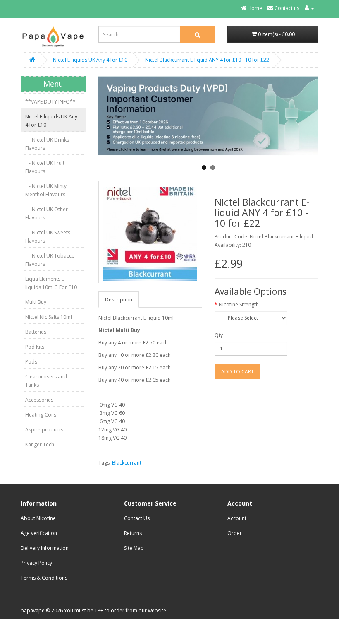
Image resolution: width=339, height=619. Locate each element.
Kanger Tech (39, 444)
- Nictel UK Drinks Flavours (47, 144)
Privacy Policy (36, 562)
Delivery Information (45, 548)
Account (236, 518)
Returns (133, 533)
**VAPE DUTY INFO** (50, 101)
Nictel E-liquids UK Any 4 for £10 (90, 59)
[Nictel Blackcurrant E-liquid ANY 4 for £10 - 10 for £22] (150, 232)
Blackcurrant (126, 462)
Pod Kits (34, 346)
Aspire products (44, 429)
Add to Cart (237, 371)
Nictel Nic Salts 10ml (48, 316)
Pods (31, 361)
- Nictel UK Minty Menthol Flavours (46, 190)
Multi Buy (35, 302)
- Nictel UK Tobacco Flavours (50, 259)
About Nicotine (38, 518)
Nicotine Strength (239, 304)
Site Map (134, 548)
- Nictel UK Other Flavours (46, 213)
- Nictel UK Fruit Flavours (44, 167)
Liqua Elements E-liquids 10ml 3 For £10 (51, 283)
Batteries (35, 331)
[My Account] (309, 8)
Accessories (39, 399)
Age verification (39, 533)
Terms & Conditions (44, 577)
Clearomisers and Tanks (46, 380)
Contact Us (137, 518)
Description (118, 299)
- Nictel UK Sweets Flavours (47, 236)
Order (234, 533)
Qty (219, 335)
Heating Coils (40, 414)
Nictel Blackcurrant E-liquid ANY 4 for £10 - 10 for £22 (207, 59)
